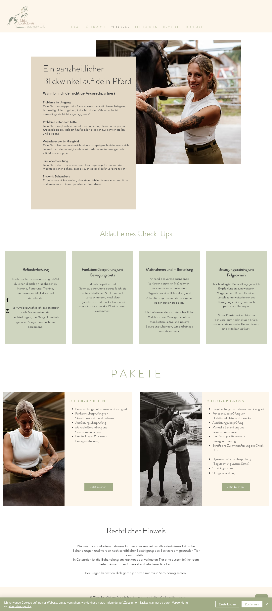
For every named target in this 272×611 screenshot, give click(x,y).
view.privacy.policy (20, 606)
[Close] (267, 604)
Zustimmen (252, 604)
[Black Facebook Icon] (7, 300)
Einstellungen (227, 604)
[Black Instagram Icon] (7, 311)
